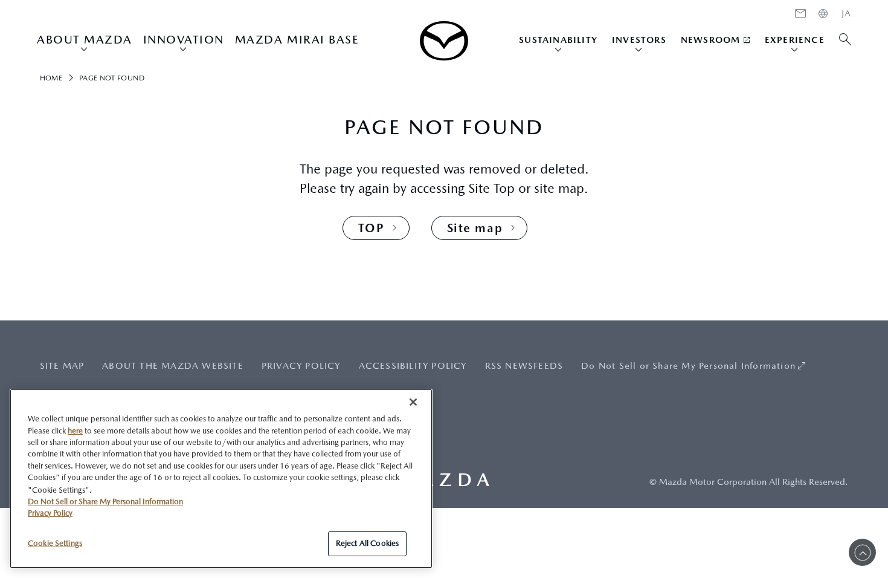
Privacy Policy (50, 513)
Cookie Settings (55, 542)
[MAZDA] (444, 40)
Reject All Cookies (367, 543)
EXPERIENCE (795, 39)
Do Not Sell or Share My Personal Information (688, 365)
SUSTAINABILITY (558, 39)
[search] (845, 40)
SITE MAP (62, 365)
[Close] (413, 402)
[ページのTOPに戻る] (862, 552)
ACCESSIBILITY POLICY (413, 365)
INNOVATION (183, 39)
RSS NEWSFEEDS (524, 365)
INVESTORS (639, 39)
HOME (846, 13)
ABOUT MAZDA (84, 39)
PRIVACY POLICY (301, 365)
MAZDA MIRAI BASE (297, 39)
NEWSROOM (711, 39)
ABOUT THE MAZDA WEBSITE (172, 365)
